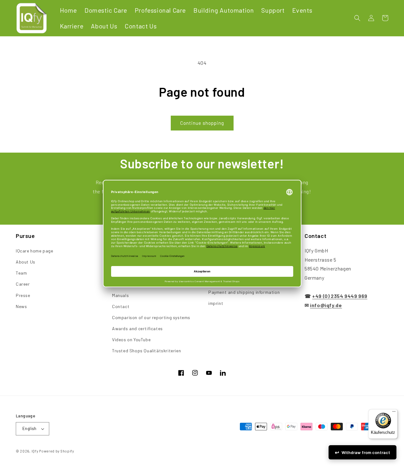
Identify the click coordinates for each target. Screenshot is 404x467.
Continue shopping (202, 123)
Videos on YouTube (131, 339)
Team (21, 273)
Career (23, 284)
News (21, 306)
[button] (357, 18)
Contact (120, 306)
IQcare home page (34, 250)
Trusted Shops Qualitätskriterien (146, 350)
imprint (215, 303)
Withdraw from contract (366, 452)
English (29, 428)
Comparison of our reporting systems (151, 317)
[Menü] (394, 413)
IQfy (35, 451)
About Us (25, 261)
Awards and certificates (137, 328)
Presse (23, 295)
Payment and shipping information (244, 292)
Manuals (120, 295)
